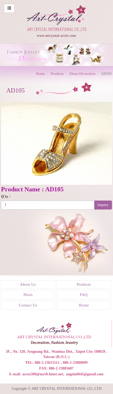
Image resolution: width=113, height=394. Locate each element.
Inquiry (103, 205)
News (28, 295)
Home (40, 74)
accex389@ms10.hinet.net (42, 374)
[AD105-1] (56, 143)
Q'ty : (6, 196)
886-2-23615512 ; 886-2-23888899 (61, 363)
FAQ (84, 295)
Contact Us (28, 305)
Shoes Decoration (82, 74)
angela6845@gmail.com (85, 374)
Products (57, 74)
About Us (28, 284)
